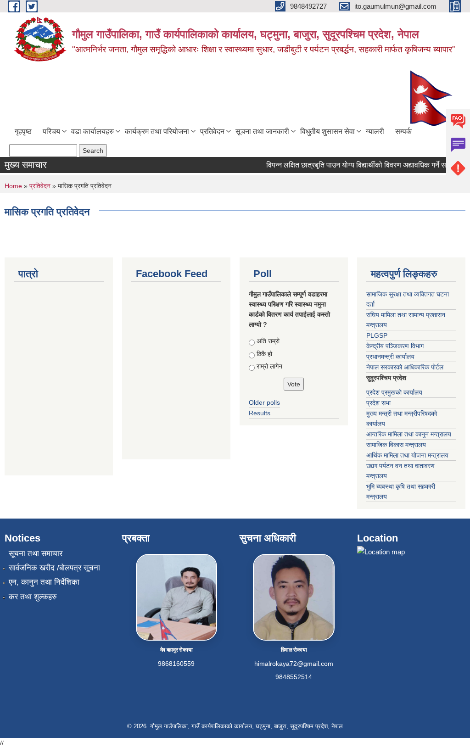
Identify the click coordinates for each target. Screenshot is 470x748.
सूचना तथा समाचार (35, 553)
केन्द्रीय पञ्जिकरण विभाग (395, 346)
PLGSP (376, 335)
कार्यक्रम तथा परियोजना (157, 131)
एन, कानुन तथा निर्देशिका (44, 582)
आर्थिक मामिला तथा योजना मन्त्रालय (407, 455)
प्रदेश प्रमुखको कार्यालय (394, 392)
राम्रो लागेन (269, 366)
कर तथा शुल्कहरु (33, 596)
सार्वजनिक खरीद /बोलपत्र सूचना (54, 568)
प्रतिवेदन (212, 131)
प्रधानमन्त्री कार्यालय (390, 356)
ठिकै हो (264, 353)
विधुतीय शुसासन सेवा (327, 131)
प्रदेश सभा (378, 403)
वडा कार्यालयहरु (92, 131)
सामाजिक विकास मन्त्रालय (396, 444)
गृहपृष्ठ (23, 131)
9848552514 (293, 677)
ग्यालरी (375, 131)
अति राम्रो (268, 341)
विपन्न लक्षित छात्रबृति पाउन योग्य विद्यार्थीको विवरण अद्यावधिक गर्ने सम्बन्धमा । (363, 165)
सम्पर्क (403, 131)
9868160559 (176, 663)
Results (259, 413)
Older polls (264, 402)
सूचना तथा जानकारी (262, 131)
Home (13, 186)
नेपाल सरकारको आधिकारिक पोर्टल (404, 367)
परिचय (51, 131)
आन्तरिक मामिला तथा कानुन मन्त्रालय (408, 434)
